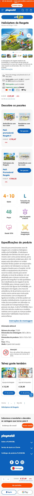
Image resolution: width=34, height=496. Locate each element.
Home (3, 403)
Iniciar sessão (27, 426)
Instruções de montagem (21, 321)
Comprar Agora (17, 5)
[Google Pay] (25, 492)
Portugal (18, 468)
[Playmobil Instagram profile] (22, 462)
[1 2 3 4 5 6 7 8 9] (6, 479)
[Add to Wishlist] (29, 35)
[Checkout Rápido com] (8, 492)
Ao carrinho (16, 485)
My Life (19, 403)
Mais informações (7, 69)
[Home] (11, 10)
